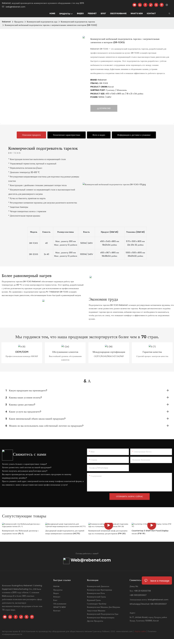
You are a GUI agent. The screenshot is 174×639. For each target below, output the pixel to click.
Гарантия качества (152, 351)
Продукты (18, 21)
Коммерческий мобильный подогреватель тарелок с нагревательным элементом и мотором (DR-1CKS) (51, 25)
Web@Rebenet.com (157, 599)
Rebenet (6, 21)
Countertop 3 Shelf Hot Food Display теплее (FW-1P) (150, 532)
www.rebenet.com (124, 631)
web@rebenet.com (15, 6)
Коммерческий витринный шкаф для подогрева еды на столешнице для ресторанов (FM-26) (107, 532)
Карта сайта (140, 631)
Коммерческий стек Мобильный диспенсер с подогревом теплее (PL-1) (20, 532)
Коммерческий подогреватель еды (42, 21)
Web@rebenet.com (90, 560)
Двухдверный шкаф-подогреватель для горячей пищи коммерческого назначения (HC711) (64, 532)
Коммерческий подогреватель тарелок (78, 21)
